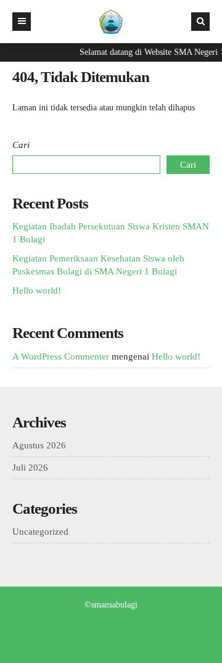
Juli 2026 (30, 467)
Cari (21, 145)
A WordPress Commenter (60, 356)
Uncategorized (40, 532)
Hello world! (36, 290)
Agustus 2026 (39, 445)
